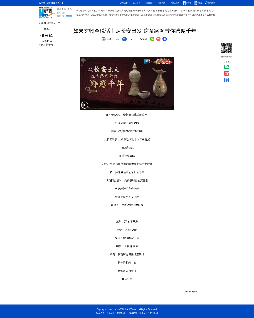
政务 (199, 11)
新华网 (42, 23)
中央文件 (211, 11)
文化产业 (211, 15)
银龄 (133, 15)
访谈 (185, 11)
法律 (204, 11)
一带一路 (187, 15)
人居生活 (94, 15)
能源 (154, 15)
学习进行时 (81, 11)
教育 (144, 11)
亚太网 (195, 15)
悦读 (176, 15)
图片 (195, 11)
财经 (108, 11)
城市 (145, 15)
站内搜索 (211, 3)
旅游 (150, 15)
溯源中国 (139, 15)
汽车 (83, 15)
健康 (176, 11)
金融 (78, 15)
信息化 (101, 15)
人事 (98, 11)
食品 (87, 15)
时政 (94, 11)
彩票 (163, 15)
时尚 (172, 15)
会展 (159, 15)
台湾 (121, 11)
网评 (112, 11)
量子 (158, 11)
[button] (84, 107)
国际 (103, 11)
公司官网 (61, 13)
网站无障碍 (175, 3)
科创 (153, 11)
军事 (181, 11)
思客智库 (128, 11)
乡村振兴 (126, 15)
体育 (162, 11)
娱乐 (168, 15)
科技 (148, 11)
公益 (181, 15)
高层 (89, 11)
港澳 (117, 11)
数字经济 (109, 15)
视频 (190, 11)
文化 (167, 11)
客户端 (188, 3)
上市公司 (202, 15)
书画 (171, 11)
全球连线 (137, 11)
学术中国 (117, 15)
